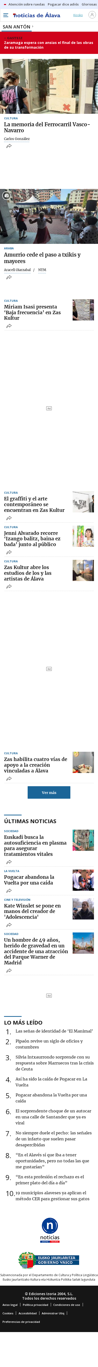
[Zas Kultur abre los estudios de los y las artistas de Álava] (83, 570)
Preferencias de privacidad (21, 1322)
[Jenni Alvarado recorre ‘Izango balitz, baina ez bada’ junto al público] (83, 536)
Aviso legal (10, 1305)
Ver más (49, 792)
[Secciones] (5, 15)
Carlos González (17, 139)
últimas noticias (30, 821)
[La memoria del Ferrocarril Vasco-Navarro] (49, 86)
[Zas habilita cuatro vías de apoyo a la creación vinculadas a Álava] (83, 762)
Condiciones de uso (66, 1305)
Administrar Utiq (53, 1313)
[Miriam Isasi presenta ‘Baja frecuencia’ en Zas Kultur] (83, 309)
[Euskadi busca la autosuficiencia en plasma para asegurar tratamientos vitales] (83, 840)
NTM (42, 270)
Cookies (8, 1313)
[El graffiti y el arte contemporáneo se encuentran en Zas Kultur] (83, 501)
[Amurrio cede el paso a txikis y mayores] (49, 216)
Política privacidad (35, 1305)
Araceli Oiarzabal (17, 270)
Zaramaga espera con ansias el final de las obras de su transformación (48, 45)
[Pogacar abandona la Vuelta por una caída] (83, 880)
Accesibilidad (28, 1313)
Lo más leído (23, 1022)
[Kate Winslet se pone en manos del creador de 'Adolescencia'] (83, 908)
